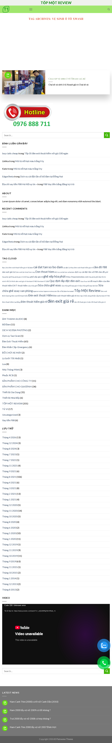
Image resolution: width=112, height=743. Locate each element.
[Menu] (31, 9)
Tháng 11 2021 (9, 465)
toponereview (38, 291)
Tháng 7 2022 (9, 460)
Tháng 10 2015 (9, 572)
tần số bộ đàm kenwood (65, 291)
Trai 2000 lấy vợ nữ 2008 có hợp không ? (30, 718)
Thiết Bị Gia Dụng (11, 392)
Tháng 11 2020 (9, 510)
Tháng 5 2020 (9, 533)
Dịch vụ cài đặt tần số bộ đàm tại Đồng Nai (41, 176)
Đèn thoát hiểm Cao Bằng (11, 302)
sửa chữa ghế (33, 286)
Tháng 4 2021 (9, 482)
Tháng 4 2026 (9, 437)
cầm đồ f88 (100, 267)
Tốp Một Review (87, 290)
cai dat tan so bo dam (48, 267)
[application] (56, 634)
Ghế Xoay (26, 277)
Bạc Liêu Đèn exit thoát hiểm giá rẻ (14, 268)
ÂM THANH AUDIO (13, 318)
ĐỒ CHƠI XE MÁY (11, 352)
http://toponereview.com (77, 277)
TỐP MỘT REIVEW (12, 403)
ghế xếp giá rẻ (36, 277)
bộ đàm (30, 268)
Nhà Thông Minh (10, 369)
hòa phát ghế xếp (95, 277)
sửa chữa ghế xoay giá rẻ (70, 286)
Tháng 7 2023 (9, 454)
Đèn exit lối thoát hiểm (20, 296)
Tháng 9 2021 (9, 471)
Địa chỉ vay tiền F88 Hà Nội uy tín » (19, 184)
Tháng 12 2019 (9, 544)
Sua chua (83, 281)
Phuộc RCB (8, 375)
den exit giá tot (9, 272)
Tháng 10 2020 (9, 516)
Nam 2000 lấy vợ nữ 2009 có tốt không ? (30, 710)
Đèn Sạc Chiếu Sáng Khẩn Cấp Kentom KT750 (93, 296)
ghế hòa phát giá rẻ (16, 277)
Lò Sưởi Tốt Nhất (11, 358)
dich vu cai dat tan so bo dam (64, 272)
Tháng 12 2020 (9, 505)
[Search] (109, 9)
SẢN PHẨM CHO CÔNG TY (17, 380)
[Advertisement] (56, 48)
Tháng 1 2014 (9, 578)
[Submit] (107, 135)
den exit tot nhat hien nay (25, 272)
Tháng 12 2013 (9, 584)
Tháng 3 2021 (9, 488)
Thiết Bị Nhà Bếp (11, 397)
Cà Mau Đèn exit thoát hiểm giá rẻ (80, 268)
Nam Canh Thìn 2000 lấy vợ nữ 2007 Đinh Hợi (33, 727)
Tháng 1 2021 (9, 499)
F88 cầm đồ (99, 272)
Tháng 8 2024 (9, 448)
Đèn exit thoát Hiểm (40, 295)
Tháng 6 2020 (9, 527)
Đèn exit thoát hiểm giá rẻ (64, 295)
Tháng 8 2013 (9, 589)
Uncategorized (9, 414)
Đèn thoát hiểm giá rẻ (34, 301)
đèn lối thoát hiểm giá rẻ (97, 302)
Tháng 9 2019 (9, 561)
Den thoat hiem (44, 271)
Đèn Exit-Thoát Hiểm (13, 341)
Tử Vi (5, 409)
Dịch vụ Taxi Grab (11, 335)
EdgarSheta (8, 176)
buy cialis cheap (10, 153)
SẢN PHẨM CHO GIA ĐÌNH (17, 386)
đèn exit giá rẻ (61, 301)
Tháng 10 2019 (9, 555)
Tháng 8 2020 (9, 522)
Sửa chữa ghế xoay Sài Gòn (88, 286)
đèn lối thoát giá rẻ (81, 302)
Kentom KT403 (32, 281)
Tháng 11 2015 (9, 567)
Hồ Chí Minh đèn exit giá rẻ (16, 281)
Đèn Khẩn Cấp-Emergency (15, 347)
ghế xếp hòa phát (54, 276)
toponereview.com (50, 291)
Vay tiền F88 (8, 420)
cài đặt (65, 268)
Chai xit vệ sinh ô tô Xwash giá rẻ (66, 78)
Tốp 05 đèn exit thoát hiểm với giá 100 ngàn (46, 153)
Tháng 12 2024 (9, 443)
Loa (4, 364)
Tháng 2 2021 (9, 493)
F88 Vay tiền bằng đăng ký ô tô (58, 184)
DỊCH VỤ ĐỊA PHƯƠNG (15, 330)
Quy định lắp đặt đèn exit (65, 281)
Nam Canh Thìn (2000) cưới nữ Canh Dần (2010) (34, 701)
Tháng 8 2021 (9, 476)
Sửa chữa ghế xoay (49, 285)
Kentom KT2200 (43, 281)
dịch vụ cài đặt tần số (84, 272)
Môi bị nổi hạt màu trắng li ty (29, 161)
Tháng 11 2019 (9, 550)
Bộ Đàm (6, 324)
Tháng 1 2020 (9, 538)
